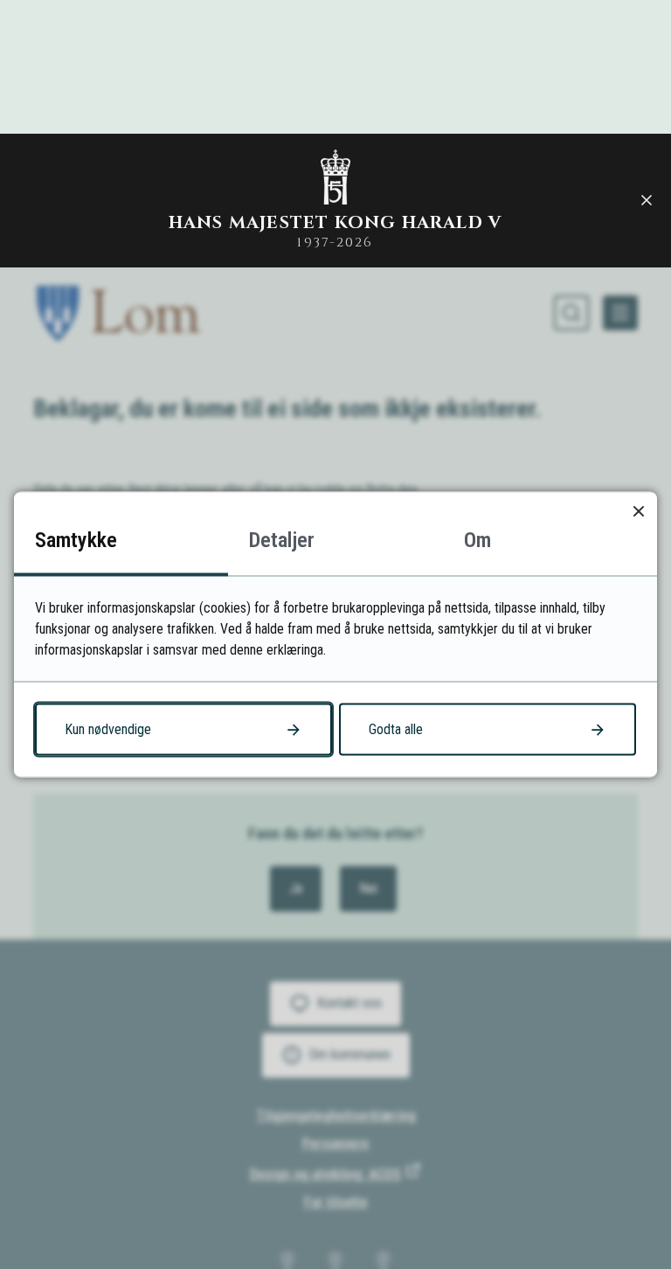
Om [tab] (477, 540)
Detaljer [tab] (282, 540)
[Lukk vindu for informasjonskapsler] (638, 511)
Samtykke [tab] (76, 540)
